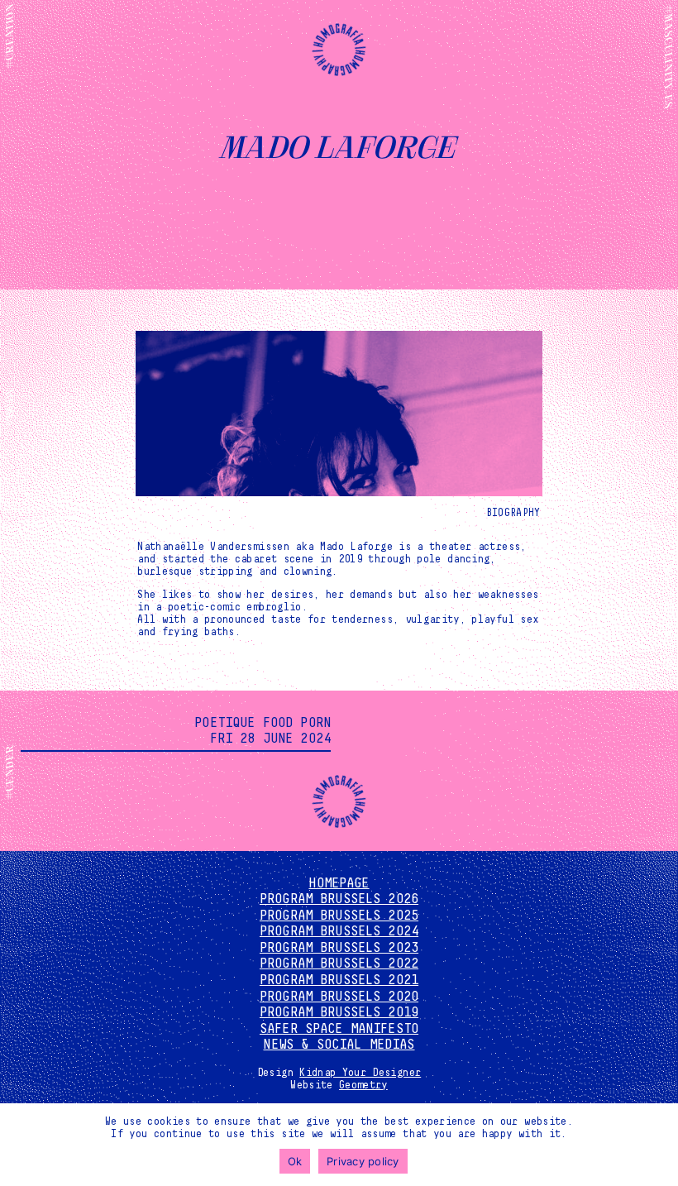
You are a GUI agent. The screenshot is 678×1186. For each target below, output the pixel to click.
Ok (295, 1161)
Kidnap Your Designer (360, 1073)
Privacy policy (363, 1161)
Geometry (363, 1085)
